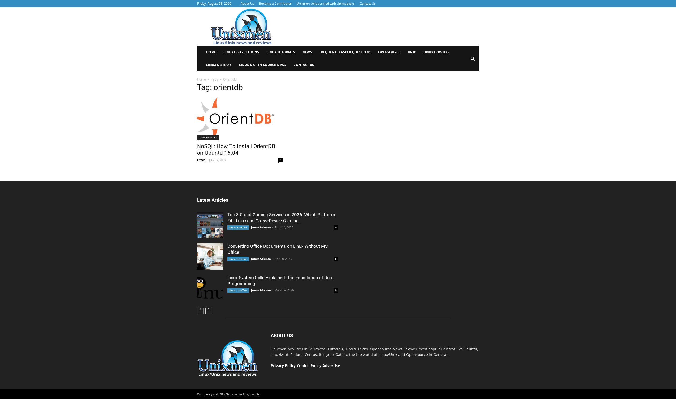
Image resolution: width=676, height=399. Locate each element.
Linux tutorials (280, 52)
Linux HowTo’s (436, 52)
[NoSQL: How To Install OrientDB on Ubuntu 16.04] (240, 118)
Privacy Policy (283, 365)
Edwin (201, 160)
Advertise (331, 365)
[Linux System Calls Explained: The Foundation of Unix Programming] (210, 288)
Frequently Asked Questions (345, 52)
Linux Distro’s (219, 65)
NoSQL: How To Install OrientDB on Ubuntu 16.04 (236, 149)
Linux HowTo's (238, 227)
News (307, 52)
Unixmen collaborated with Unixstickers (326, 3)
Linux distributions (241, 52)
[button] (472, 60)
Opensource (389, 52)
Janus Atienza (261, 227)
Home (211, 52)
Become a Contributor (275, 3)
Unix (412, 52)
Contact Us (368, 3)
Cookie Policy (309, 365)
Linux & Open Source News (262, 65)
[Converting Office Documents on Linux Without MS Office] (210, 256)
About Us (247, 3)
